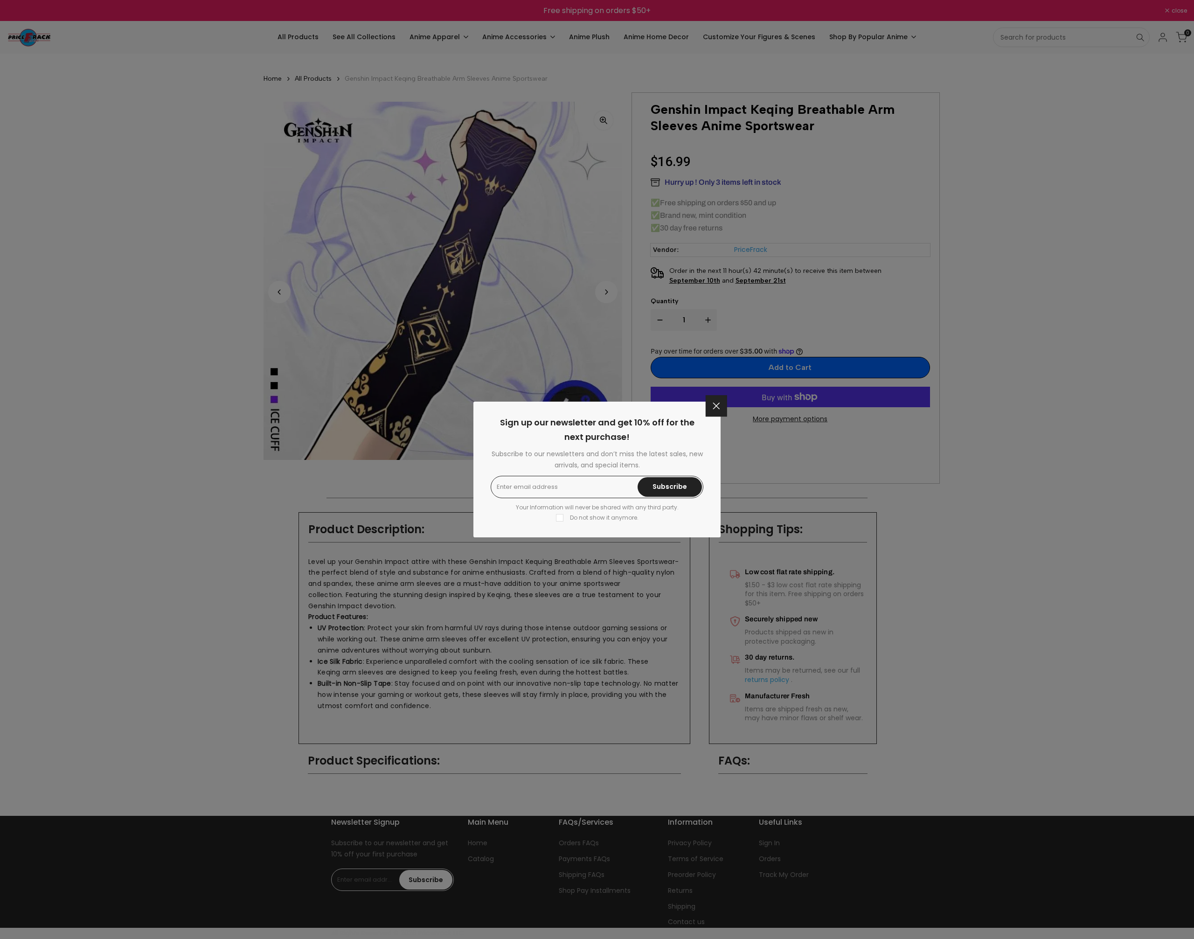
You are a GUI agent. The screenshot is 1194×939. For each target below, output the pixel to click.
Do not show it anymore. (604, 518)
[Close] (716, 406)
